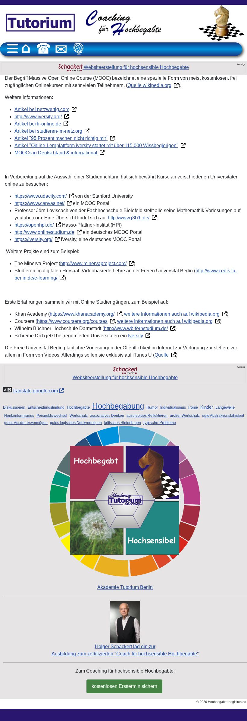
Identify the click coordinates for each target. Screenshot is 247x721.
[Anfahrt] (78, 48)
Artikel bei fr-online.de (37, 123)
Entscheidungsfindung (46, 407)
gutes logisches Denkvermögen (76, 423)
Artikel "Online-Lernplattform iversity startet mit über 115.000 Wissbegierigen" (96, 145)
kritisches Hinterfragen (122, 423)
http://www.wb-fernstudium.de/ (136, 328)
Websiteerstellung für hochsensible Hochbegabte (136, 67)
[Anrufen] (43, 48)
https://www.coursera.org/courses (72, 321)
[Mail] (61, 48)
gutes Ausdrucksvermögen (26, 423)
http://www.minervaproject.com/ (93, 263)
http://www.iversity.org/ (38, 116)
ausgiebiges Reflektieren (147, 415)
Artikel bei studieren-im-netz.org (48, 131)
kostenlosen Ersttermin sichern (124, 686)
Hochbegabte (78, 407)
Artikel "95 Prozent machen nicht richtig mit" (61, 138)
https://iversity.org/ (33, 239)
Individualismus (173, 407)
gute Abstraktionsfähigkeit (223, 415)
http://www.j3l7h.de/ (128, 217)
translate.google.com (36, 390)
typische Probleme (159, 422)
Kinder (206, 407)
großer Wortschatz (185, 415)
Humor (152, 407)
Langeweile (225, 407)
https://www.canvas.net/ (39, 203)
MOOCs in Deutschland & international (55, 152)
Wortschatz (79, 415)
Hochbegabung (118, 406)
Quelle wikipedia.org (149, 85)
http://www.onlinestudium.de (44, 232)
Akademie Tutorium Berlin (125, 587)
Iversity (135, 335)
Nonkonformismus (19, 415)
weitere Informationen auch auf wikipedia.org (172, 314)
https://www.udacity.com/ (40, 196)
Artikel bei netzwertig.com (41, 109)
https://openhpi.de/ (34, 224)
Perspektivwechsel (51, 415)
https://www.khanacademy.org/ (82, 314)
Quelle (162, 354)
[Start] (25, 48)
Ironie (193, 407)
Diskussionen (14, 407)
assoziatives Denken (107, 415)
